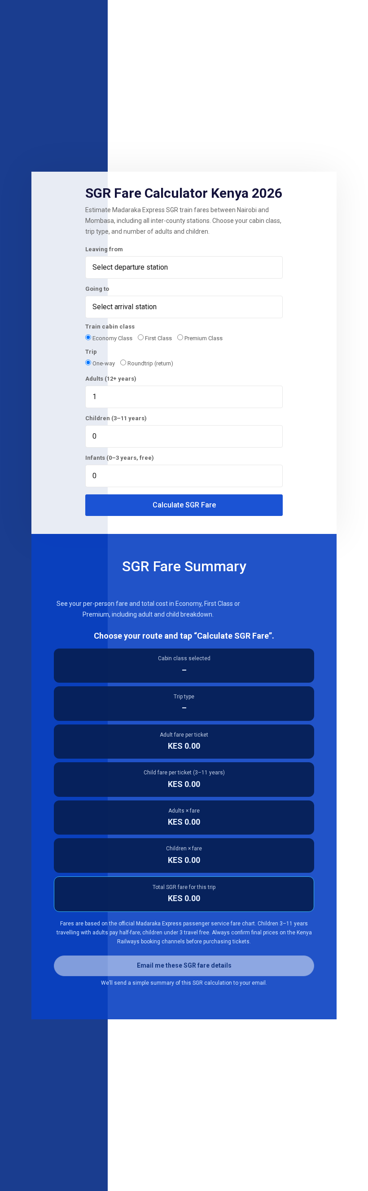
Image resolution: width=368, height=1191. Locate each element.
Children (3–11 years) (116, 418)
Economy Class (111, 338)
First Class (158, 338)
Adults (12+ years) (110, 378)
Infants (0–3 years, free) (119, 457)
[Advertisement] (184, 100)
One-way (103, 363)
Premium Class (203, 338)
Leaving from (104, 249)
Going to (97, 288)
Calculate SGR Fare (184, 505)
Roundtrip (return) (149, 363)
